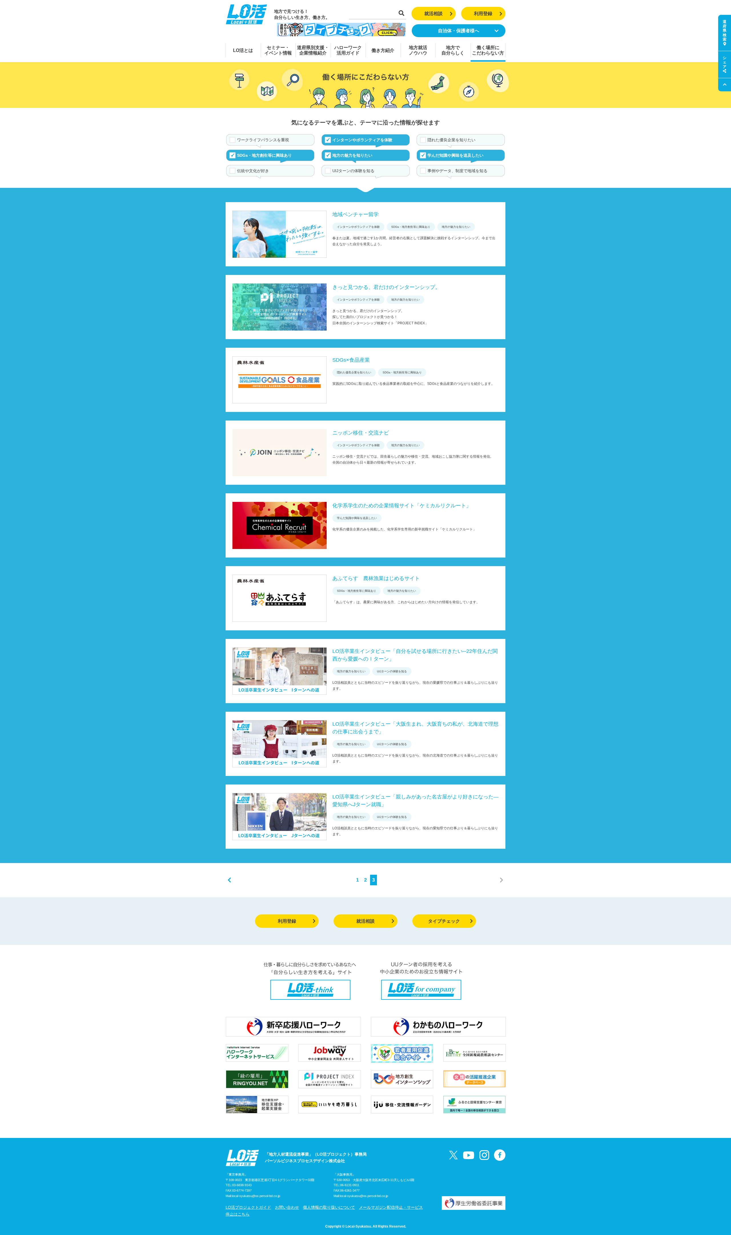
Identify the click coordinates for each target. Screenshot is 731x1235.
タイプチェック (444, 921)
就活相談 (433, 13)
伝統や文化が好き (253, 170)
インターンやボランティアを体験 (362, 140)
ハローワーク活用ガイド (348, 50)
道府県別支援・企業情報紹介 (313, 50)
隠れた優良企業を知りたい (451, 140)
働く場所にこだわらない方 (488, 50)
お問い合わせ (287, 1207)
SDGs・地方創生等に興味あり (264, 155)
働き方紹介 (382, 50)
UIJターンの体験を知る (353, 170)
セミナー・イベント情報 (278, 50)
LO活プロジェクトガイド (248, 1207)
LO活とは (243, 50)
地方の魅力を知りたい (352, 155)
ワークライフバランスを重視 (263, 140)
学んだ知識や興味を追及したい (455, 155)
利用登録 (483, 13)
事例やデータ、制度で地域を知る (457, 170)
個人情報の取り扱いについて (329, 1207)
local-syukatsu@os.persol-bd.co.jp (256, 1196)
